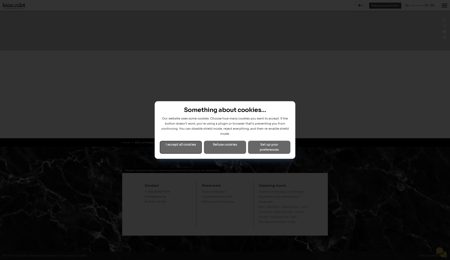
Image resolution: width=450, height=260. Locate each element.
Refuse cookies (225, 144)
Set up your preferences (269, 147)
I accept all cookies (181, 144)
